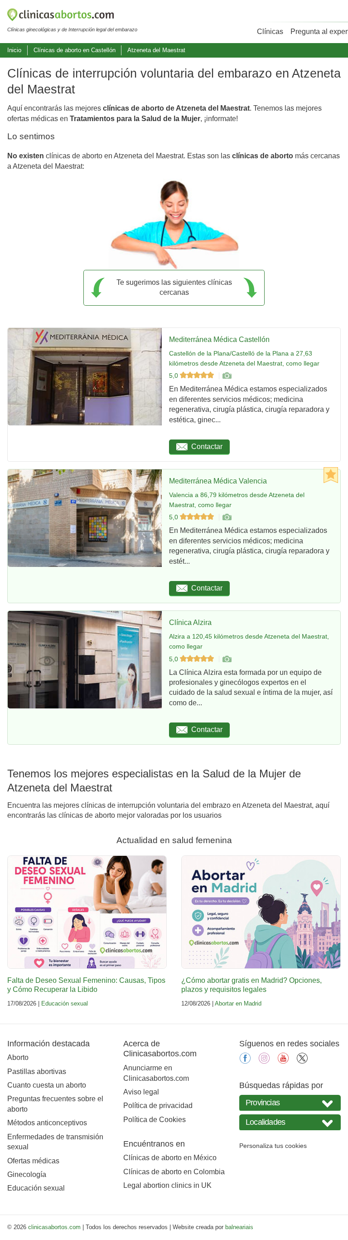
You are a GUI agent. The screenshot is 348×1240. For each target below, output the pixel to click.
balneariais (239, 1227)
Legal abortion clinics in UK (167, 1185)
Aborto (18, 1057)
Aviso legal (141, 1092)
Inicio (14, 50)
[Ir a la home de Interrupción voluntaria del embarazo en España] (72, 16)
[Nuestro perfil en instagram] (264, 1061)
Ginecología (26, 1174)
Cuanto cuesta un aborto (46, 1085)
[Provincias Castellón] (290, 1103)
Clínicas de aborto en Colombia (174, 1172)
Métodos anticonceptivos (47, 1123)
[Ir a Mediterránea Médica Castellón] (226, 375)
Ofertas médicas (33, 1161)
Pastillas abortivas (36, 1071)
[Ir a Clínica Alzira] (226, 659)
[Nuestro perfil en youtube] (283, 1061)
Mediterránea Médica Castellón (219, 339)
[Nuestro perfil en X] (302, 1061)
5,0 (174, 375)
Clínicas (270, 31)
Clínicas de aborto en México (170, 1158)
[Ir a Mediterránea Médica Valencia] (226, 517)
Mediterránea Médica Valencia (218, 481)
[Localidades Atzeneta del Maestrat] (290, 1122)
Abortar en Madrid (238, 1003)
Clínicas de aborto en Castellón (75, 50)
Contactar (206, 446)
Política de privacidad (158, 1105)
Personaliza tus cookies (273, 1145)
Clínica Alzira (190, 622)
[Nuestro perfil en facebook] (245, 1061)
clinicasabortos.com (54, 1227)
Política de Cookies (154, 1119)
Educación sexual (64, 1003)
